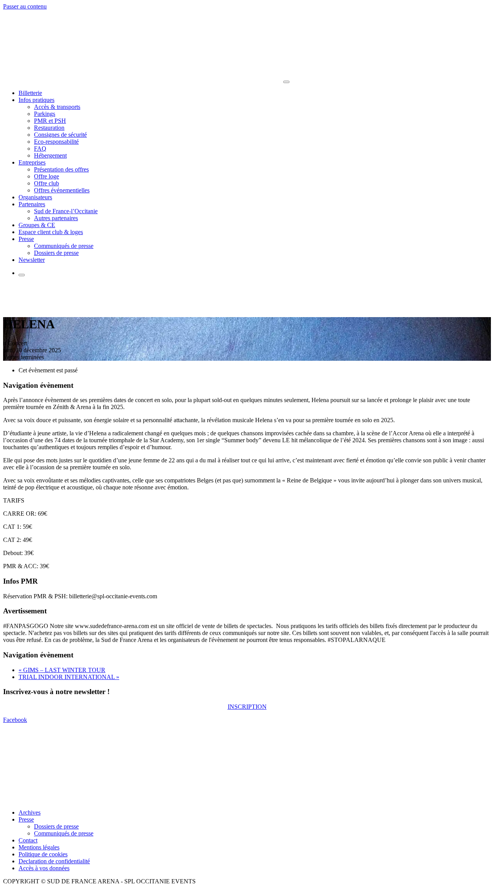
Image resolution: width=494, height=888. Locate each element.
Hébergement (50, 155)
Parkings (44, 113)
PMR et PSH (50, 120)
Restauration (49, 127)
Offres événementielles (62, 190)
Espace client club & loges (51, 232)
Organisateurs (35, 197)
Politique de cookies (43, 854)
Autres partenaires (56, 218)
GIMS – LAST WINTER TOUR (62, 670)
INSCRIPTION (247, 706)
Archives (30, 812)
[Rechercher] (22, 275)
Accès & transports (57, 107)
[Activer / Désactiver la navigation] (286, 82)
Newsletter (32, 259)
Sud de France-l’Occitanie (66, 211)
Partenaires (32, 204)
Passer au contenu (25, 6)
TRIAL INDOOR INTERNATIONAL (69, 677)
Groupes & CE (37, 225)
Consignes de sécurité (60, 134)
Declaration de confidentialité (54, 861)
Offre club (46, 183)
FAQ (40, 148)
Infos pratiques (36, 100)
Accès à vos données (44, 868)
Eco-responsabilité (56, 141)
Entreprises (32, 162)
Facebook (15, 720)
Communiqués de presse (63, 246)
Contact (28, 840)
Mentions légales (39, 847)
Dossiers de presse (56, 253)
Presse (26, 239)
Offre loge (46, 176)
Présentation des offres (61, 169)
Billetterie (30, 93)
